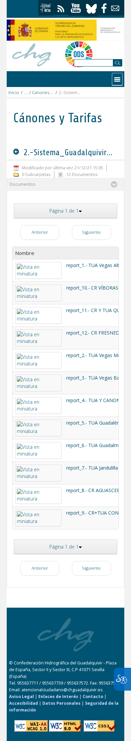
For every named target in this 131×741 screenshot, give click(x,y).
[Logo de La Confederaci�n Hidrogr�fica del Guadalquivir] (32, 54)
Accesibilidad (23, 703)
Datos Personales (61, 703)
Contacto (93, 696)
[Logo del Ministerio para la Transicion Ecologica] (65, 30)
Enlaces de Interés (58, 696)
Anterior (40, 232)
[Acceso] (46, 7)
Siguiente (91, 232)
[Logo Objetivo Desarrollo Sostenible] (78, 54)
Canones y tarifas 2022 (43, 92)
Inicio (13, 92)
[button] (65, 211)
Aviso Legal (21, 696)
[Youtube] (76, 8)
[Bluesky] (91, 8)
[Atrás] (17, 152)
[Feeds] (61, 7)
